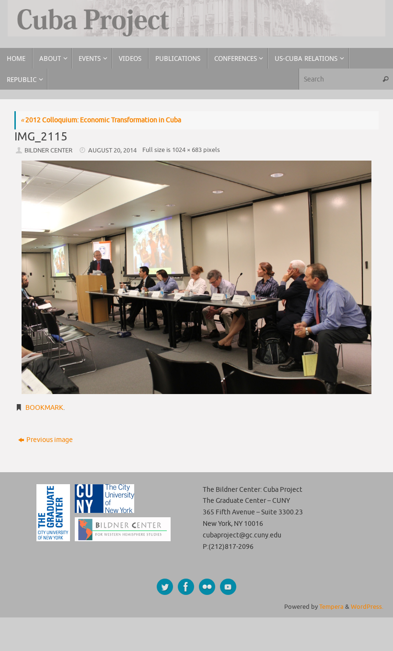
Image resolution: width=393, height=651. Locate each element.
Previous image (49, 440)
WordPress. (367, 607)
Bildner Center (48, 150)
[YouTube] (228, 587)
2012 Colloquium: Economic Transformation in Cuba (101, 120)
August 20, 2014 (112, 150)
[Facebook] (186, 587)
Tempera (331, 607)
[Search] (385, 79)
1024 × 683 (187, 150)
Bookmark (44, 408)
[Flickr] (207, 587)
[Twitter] (165, 587)
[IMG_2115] (196, 277)
